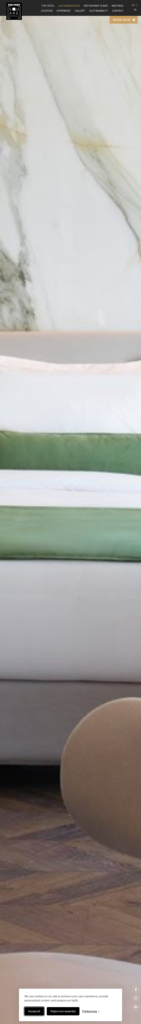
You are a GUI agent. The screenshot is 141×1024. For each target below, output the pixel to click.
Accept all (34, 1011)
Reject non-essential (63, 1011)
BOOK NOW (122, 20)
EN (133, 5)
